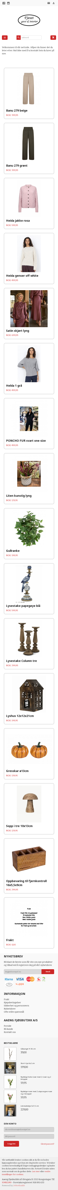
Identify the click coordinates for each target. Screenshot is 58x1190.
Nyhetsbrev (9, 1009)
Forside (7, 1026)
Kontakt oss (10, 1032)
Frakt (6, 999)
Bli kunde (8, 1029)
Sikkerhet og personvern (16, 1005)
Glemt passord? (47, 1144)
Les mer (36, 1171)
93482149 (6, 1182)
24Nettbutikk (19, 1185)
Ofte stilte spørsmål (14, 1012)
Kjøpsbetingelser (12, 1002)
